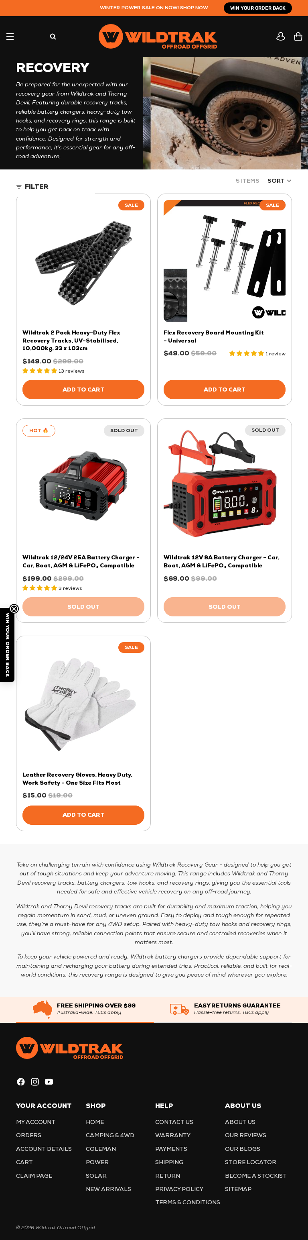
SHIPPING (169, 1163)
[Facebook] (21, 1082)
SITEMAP (238, 1190)
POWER (97, 1163)
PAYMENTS (171, 1149)
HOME (95, 1123)
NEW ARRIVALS (108, 1190)
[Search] (53, 36)
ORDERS (28, 1136)
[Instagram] (35, 1082)
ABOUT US (240, 1123)
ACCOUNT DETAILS (44, 1149)
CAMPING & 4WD (110, 1136)
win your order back (258, 8)
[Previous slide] (62, 261)
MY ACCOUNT (35, 1123)
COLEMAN (101, 1149)
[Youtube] (49, 1082)
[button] (279, 181)
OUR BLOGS (242, 1149)
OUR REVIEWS (245, 1136)
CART (24, 1163)
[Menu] (10, 36)
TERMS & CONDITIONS (187, 1203)
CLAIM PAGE (34, 1176)
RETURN (167, 1176)
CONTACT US (174, 1123)
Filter (37, 187)
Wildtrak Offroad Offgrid (65, 1228)
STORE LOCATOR (250, 1163)
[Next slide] (143, 261)
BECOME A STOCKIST (256, 1176)
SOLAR (96, 1176)
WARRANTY (172, 1136)
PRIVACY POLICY (179, 1190)
